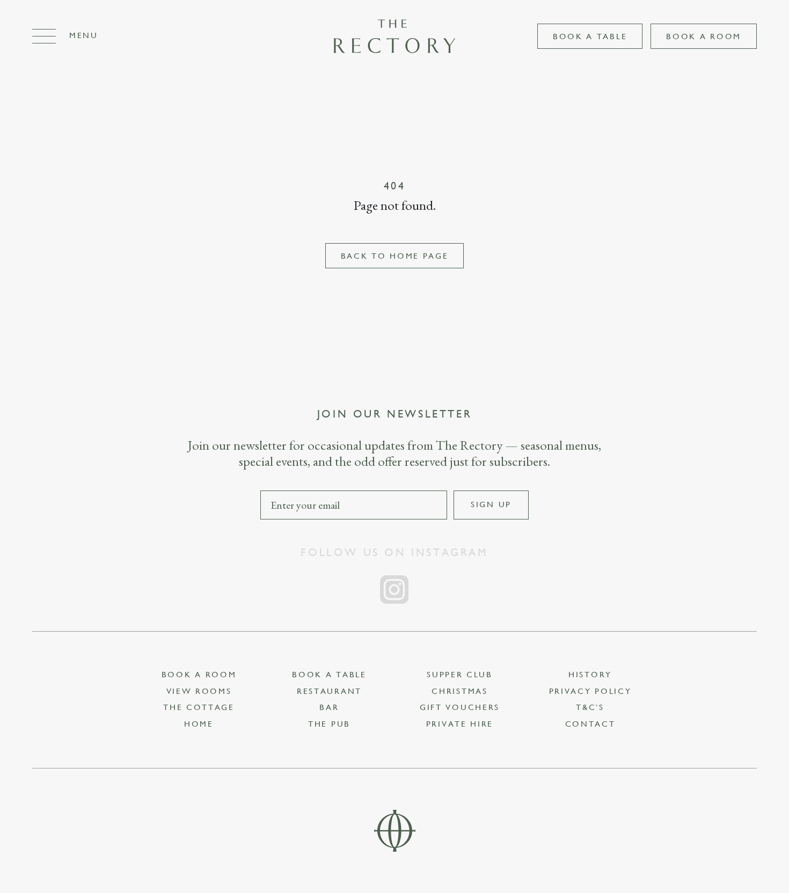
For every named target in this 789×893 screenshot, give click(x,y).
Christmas (459, 691)
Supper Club (460, 674)
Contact (590, 724)
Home (199, 724)
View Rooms (199, 691)
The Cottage (199, 707)
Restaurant (329, 691)
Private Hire (459, 724)
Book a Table (590, 36)
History (590, 674)
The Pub (329, 724)
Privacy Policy (590, 691)
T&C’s (590, 707)
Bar (329, 707)
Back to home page (395, 256)
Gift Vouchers (460, 707)
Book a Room (703, 36)
